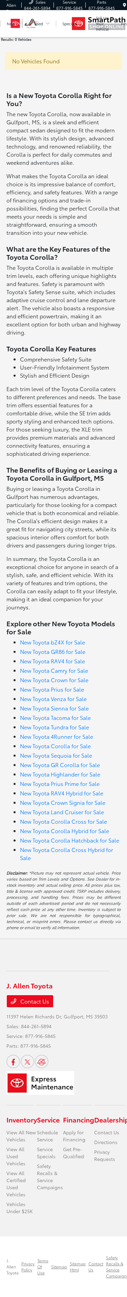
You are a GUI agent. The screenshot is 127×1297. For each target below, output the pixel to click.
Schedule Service (47, 1136)
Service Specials (46, 1153)
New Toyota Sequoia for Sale (56, 755)
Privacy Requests (104, 1155)
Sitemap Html (78, 1266)
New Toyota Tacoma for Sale (55, 717)
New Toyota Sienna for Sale (54, 708)
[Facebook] (13, 1061)
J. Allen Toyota (12, 1266)
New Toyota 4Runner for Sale (56, 736)
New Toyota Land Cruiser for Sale (62, 812)
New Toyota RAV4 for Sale (52, 661)
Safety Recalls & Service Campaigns (50, 1177)
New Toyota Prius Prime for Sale (60, 783)
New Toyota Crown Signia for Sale (62, 802)
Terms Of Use (42, 1266)
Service (48, 1119)
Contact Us (34, 1001)
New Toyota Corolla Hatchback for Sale (69, 840)
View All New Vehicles (21, 1136)
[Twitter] (27, 1061)
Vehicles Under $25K (19, 1207)
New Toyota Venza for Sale (53, 698)
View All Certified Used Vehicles (16, 1184)
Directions (106, 1142)
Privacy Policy (28, 1266)
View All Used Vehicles (15, 1156)
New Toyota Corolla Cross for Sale (63, 821)
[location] (124, 5)
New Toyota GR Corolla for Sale (60, 764)
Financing (78, 1119)
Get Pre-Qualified (73, 1153)
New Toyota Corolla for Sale (55, 746)
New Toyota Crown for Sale (54, 680)
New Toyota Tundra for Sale (54, 727)
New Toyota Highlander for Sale (60, 774)
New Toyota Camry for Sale (54, 670)
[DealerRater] (41, 1061)
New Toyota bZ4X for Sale (52, 642)
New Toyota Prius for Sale (52, 689)
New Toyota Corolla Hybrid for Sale (64, 830)
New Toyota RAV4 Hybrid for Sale (61, 793)
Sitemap (59, 1266)
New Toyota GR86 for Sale (52, 651)
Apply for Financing (74, 1136)
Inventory (21, 1119)
